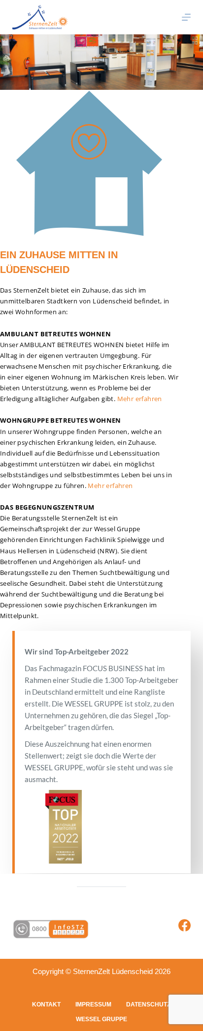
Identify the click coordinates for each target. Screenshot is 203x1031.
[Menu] (186, 17)
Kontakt (46, 1004)
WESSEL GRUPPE (101, 1019)
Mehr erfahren (139, 398)
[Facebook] (184, 925)
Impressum (93, 1004)
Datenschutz (148, 1004)
